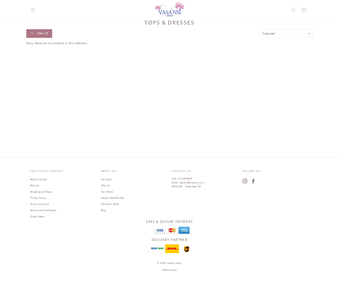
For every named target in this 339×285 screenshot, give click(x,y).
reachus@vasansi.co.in (192, 182)
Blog (103, 210)
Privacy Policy (38, 198)
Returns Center (38, 179)
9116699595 (185, 178)
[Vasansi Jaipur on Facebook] (253, 181)
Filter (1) (42, 33)
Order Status (37, 216)
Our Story (106, 179)
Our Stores (107, 192)
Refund (34, 185)
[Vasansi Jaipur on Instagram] (244, 181)
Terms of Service (39, 204)
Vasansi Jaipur (169, 270)
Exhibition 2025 (110, 204)
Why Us (105, 185)
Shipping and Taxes (41, 192)
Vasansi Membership (112, 198)
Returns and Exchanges (43, 210)
